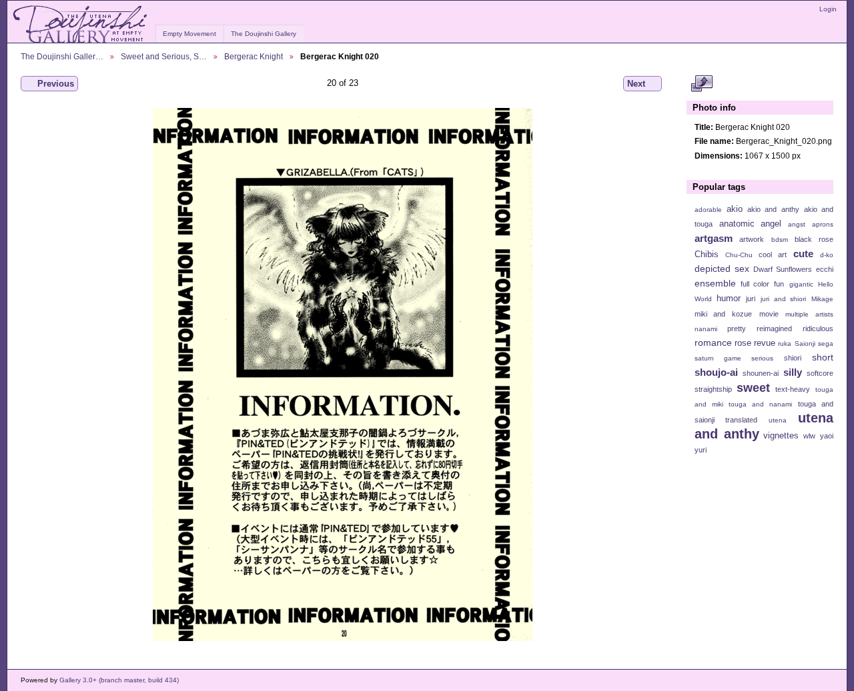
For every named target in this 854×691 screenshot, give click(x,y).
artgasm (714, 238)
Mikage (822, 299)
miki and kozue (723, 314)
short (822, 357)
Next (636, 84)
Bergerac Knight (253, 56)
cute (803, 253)
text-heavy (792, 389)
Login (828, 9)
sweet (753, 387)
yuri (701, 450)
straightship (713, 389)
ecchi (824, 269)
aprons (822, 224)
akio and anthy (773, 209)
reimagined (774, 329)
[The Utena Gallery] (81, 24)
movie (769, 314)
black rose (814, 239)
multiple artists (809, 314)
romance (713, 342)
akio (735, 209)
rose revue (755, 343)
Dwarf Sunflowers (782, 269)
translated (741, 420)
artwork (751, 239)
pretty (736, 329)
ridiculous (818, 329)
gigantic (801, 284)
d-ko (826, 255)
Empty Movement (189, 33)
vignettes (781, 435)
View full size (701, 84)
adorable (708, 209)
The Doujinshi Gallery (263, 33)
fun (779, 284)
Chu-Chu (739, 255)
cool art (773, 255)
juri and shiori (783, 299)
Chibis (707, 254)
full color (755, 284)
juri (750, 299)
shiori (792, 358)
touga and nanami (760, 404)
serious (762, 358)
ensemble (715, 283)
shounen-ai (761, 373)
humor (729, 298)
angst (796, 224)
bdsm (779, 239)
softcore (820, 373)
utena (778, 420)
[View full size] (343, 374)
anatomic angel (750, 224)
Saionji (805, 343)
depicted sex (722, 268)
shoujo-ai (716, 372)
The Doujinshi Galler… (62, 56)
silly (792, 372)
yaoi (826, 436)
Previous (55, 84)
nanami (706, 329)
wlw (809, 436)
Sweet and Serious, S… (164, 56)
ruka (784, 343)
